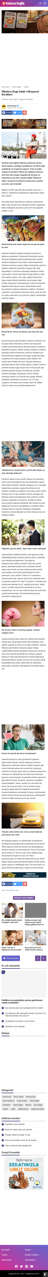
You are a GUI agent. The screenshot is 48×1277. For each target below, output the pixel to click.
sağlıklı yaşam (23, 1109)
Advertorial (7, 1097)
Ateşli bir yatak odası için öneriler (18, 1129)
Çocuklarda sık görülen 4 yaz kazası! (20, 1021)
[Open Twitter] (21, 1266)
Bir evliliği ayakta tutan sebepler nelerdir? (12, 921)
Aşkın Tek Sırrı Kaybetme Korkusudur (12, 948)
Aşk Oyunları (30, 1097)
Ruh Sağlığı (38, 1105)
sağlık (13, 1109)
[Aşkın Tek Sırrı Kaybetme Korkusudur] (12, 937)
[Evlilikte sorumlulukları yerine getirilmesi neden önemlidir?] (24, 984)
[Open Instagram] (26, 1266)
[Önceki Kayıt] (37, 958)
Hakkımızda (6, 1260)
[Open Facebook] (16, 1266)
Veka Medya (11, 106)
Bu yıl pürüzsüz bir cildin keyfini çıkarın (34, 948)
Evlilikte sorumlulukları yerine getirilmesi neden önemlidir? (22, 1001)
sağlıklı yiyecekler (37, 1109)
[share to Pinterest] (24, 113)
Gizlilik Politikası (32, 1255)
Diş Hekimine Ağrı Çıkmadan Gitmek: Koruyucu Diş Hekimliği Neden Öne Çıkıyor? (25, 1014)
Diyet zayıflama (8, 1101)
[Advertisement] (24, 59)
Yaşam (17, 890)
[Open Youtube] (31, 1266)
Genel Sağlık (10, 890)
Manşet (28, 1105)
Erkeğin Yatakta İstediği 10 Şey (17, 1135)
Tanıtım (4, 1255)
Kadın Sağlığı (18, 1105)
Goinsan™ (36, 1274)
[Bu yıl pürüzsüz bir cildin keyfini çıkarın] (35, 937)
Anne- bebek (18, 1097)
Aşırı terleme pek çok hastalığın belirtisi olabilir (24, 1008)
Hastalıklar (6, 1105)
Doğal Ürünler (22, 1101)
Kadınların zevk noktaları (15, 1026)
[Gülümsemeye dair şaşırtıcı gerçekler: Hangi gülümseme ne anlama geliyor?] (35, 910)
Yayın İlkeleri (30, 1260)
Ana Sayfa (6, 1250)
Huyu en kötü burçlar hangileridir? (18, 1145)
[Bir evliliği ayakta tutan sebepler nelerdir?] (12, 910)
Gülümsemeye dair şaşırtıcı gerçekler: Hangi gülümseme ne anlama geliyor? (34, 923)
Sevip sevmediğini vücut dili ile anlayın (20, 1140)
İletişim (28, 1250)
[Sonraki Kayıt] (43, 958)
